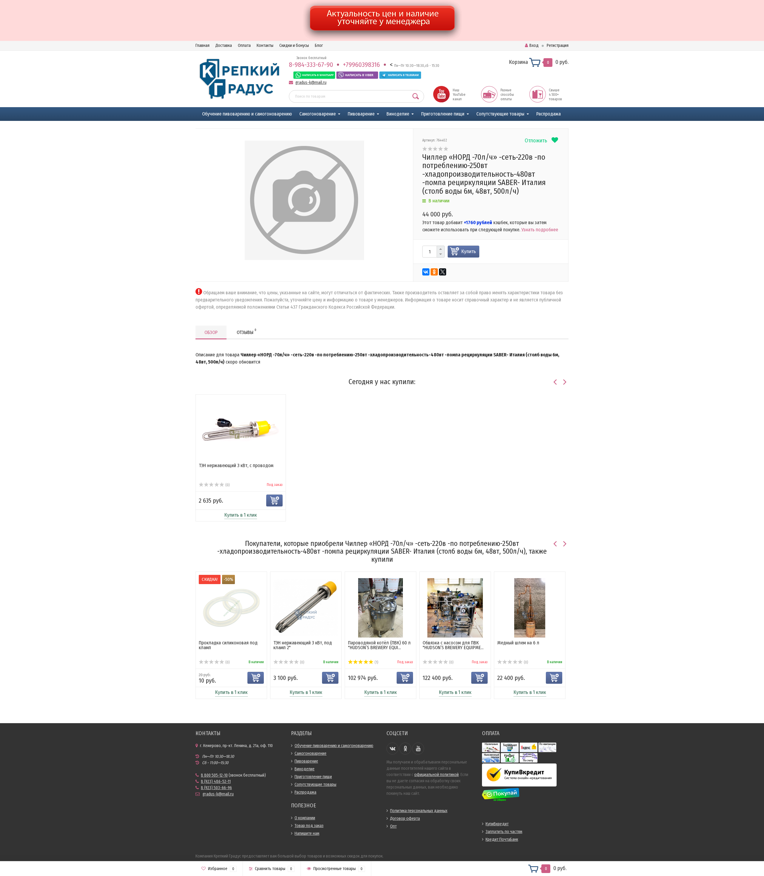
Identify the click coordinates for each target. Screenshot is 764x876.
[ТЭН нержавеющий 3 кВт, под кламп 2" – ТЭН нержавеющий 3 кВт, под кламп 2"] (305, 607)
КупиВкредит (497, 823)
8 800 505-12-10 (214, 775)
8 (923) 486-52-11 (216, 781)
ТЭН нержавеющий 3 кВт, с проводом (236, 465)
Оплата (244, 45)
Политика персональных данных (418, 810)
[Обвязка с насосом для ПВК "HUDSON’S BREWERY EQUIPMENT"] (455, 607)
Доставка (223, 45)
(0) (226, 485)
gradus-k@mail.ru (310, 82)
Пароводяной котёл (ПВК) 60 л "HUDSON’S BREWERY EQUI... (379, 645)
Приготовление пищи (442, 114)
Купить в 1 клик (240, 515)
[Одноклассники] (434, 271)
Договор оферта (405, 818)
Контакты (265, 45)
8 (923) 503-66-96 (216, 787)
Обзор (211, 332)
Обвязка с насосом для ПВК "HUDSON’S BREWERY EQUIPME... (453, 645)
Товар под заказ (309, 825)
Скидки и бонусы (294, 45)
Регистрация (558, 45)
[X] (442, 271)
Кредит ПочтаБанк (502, 839)
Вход (534, 45)
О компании (305, 817)
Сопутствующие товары (500, 114)
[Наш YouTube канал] (441, 94)
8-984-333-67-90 (311, 65)
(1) (376, 662)
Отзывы (246, 331)
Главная (202, 45)
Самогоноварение (317, 114)
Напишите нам (307, 833)
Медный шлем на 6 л (518, 643)
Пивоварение (361, 114)
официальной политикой (436, 774)
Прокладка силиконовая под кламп (228, 645)
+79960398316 (361, 65)
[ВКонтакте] (425, 271)
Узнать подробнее (539, 230)
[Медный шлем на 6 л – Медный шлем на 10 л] (529, 607)
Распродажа (548, 114)
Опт (393, 826)
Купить (468, 251)
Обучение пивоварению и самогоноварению (247, 114)
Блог (319, 45)
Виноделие (397, 114)
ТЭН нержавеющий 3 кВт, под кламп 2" (302, 645)
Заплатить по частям (504, 831)
